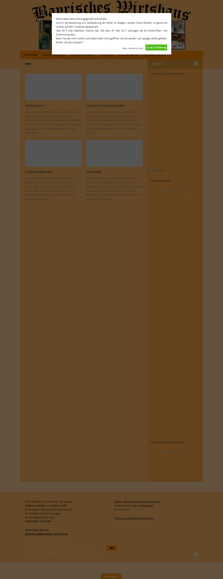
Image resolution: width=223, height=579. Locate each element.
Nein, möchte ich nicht (133, 48)
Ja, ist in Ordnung (156, 47)
